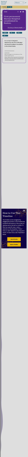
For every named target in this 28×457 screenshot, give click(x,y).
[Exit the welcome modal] (24, 211)
